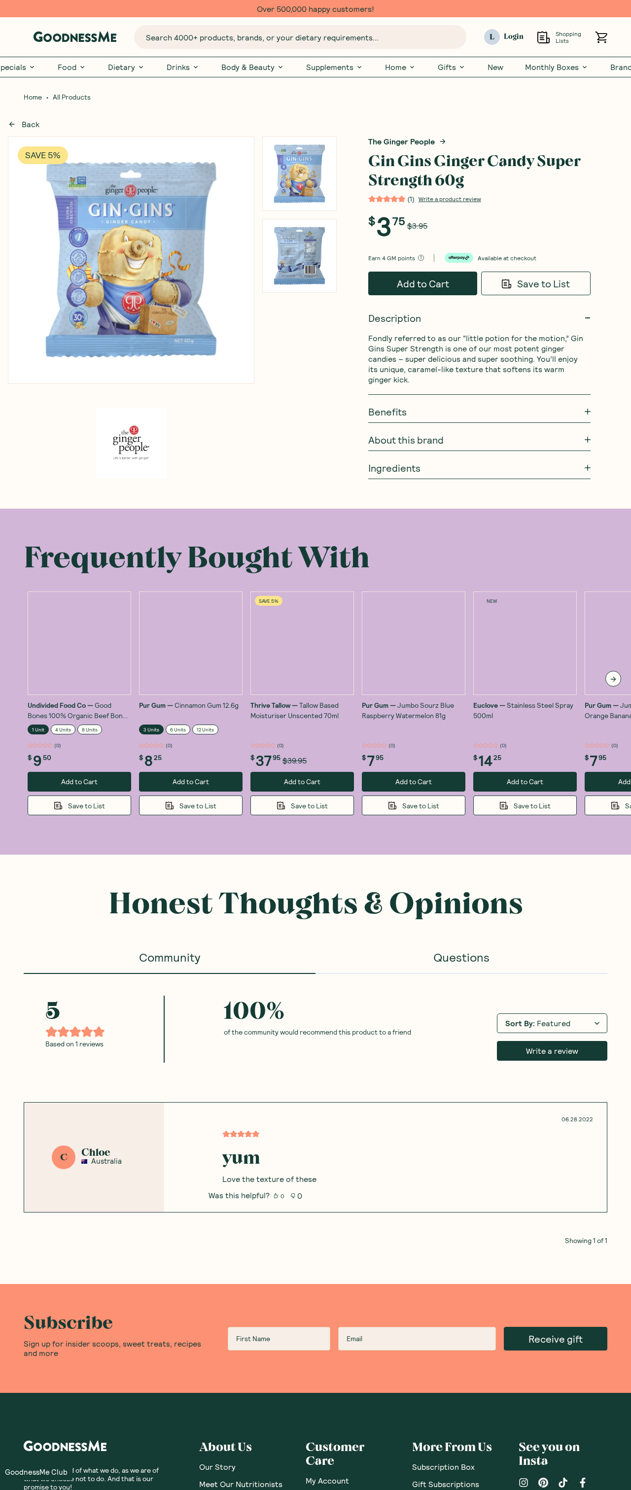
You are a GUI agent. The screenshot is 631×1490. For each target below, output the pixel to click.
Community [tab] (169, 957)
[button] (36, 1471)
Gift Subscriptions (445, 1484)
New (495, 67)
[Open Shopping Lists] (543, 37)
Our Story (217, 1466)
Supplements (329, 67)
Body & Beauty (248, 67)
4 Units (63, 729)
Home (395, 67)
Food (67, 67)
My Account (327, 1480)
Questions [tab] (461, 957)
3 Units (151, 729)
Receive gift (555, 1339)
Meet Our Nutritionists (240, 1484)
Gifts (447, 67)
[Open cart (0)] (601, 37)
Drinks (178, 67)
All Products (72, 97)
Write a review (552, 1050)
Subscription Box (443, 1466)
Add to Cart (423, 283)
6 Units (178, 729)
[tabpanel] (315, 1109)
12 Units (205, 729)
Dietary (121, 67)
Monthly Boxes (552, 67)
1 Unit (38, 729)
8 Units (90, 729)
